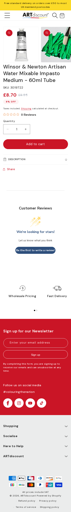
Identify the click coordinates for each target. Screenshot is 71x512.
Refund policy (26, 500)
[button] (7, 15)
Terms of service (26, 507)
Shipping (26, 108)
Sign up (35, 354)
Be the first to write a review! (35, 250)
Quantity (9, 121)
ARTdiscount (28, 495)
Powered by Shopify (49, 495)
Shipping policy (49, 507)
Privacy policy (48, 500)
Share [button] (11, 169)
